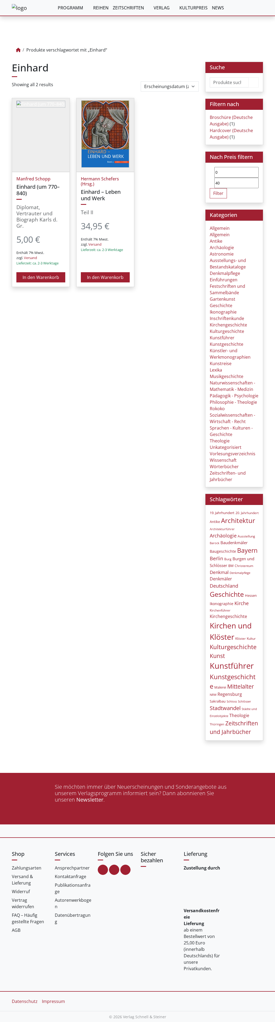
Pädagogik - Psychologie (234, 396)
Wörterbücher (224, 467)
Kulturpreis (193, 8)
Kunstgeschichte (226, 344)
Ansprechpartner (72, 868)
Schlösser (244, 701)
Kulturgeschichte (227, 331)
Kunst (217, 656)
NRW (213, 695)
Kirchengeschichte (228, 325)
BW (231, 565)
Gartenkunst (222, 299)
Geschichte (221, 305)
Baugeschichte (223, 551)
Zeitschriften (128, 8)
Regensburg (230, 694)
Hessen (251, 595)
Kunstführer (222, 338)
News (218, 8)
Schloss (232, 701)
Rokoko (217, 409)
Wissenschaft (223, 460)
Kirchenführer (220, 610)
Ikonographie (223, 312)
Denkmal (219, 572)
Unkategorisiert (225, 447)
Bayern (247, 550)
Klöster (240, 639)
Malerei (220, 687)
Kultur (251, 638)
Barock (214, 543)
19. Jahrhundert (222, 513)
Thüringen (217, 724)
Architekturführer (222, 529)
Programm (70, 8)
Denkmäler (221, 579)
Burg (227, 559)
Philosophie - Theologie (233, 402)
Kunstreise (220, 363)
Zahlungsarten (26, 868)
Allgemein (220, 228)
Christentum (244, 565)
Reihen (100, 8)
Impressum (53, 1001)
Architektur (238, 520)
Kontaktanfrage (70, 876)
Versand (30, 257)
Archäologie (222, 247)
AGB (16, 930)
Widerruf (21, 891)
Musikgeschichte (226, 376)
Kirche (241, 603)
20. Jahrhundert (247, 513)
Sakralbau (218, 701)
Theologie (220, 441)
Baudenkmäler (234, 542)
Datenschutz (25, 1001)
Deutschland (224, 586)
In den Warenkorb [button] (41, 277)
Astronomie (222, 254)
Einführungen (223, 280)
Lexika (216, 370)
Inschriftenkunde (227, 318)
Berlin (216, 558)
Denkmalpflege (225, 273)
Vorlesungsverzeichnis (232, 454)
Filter (218, 193)
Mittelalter (240, 686)
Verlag (162, 8)
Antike (216, 241)
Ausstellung (246, 536)
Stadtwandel (225, 708)
